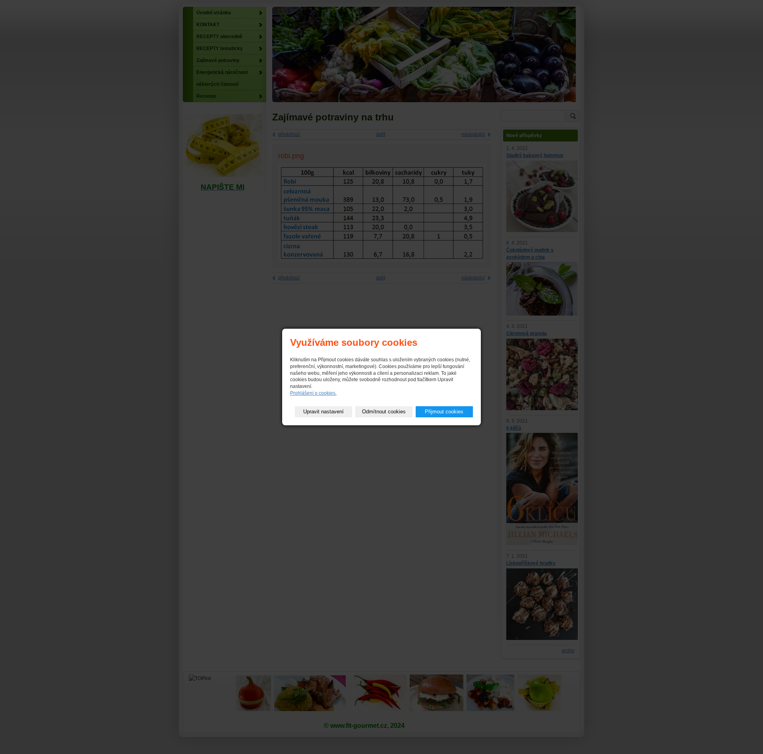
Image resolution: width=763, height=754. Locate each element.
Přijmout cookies (444, 412)
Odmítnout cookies (384, 412)
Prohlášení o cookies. (313, 393)
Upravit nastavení (323, 412)
